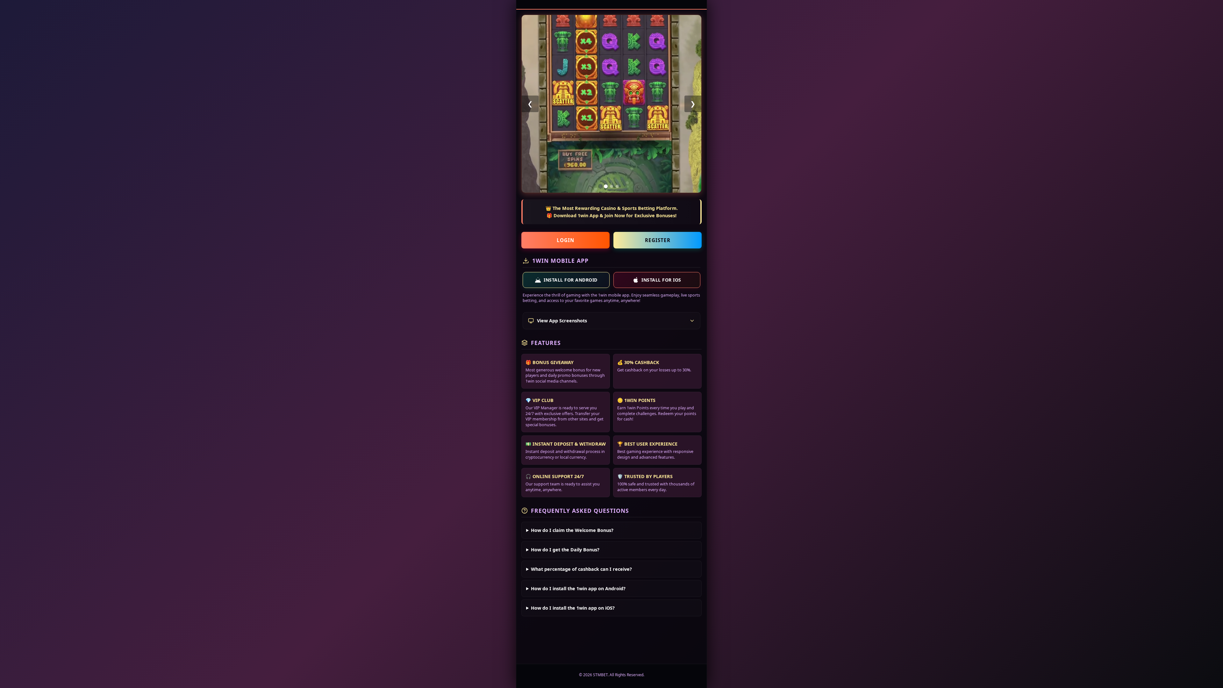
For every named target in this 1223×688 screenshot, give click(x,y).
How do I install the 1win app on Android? (578, 588)
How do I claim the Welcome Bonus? (572, 530)
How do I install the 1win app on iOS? (573, 608)
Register (657, 240)
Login (565, 240)
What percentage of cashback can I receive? (581, 569)
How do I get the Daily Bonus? (565, 550)
